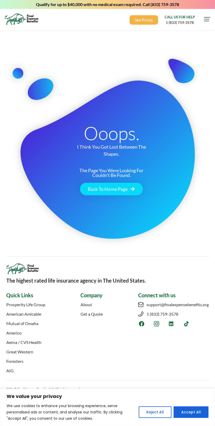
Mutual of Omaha (22, 323)
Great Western (19, 351)
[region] (107, 407)
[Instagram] (156, 324)
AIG (10, 370)
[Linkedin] (171, 324)
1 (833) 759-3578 (162, 313)
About (86, 304)
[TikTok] (186, 324)
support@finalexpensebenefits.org (178, 304)
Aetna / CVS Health (23, 342)
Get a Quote (91, 313)
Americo (14, 332)
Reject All (155, 412)
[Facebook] (141, 324)
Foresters (14, 361)
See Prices (144, 19)
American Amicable (23, 313)
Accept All (191, 412)
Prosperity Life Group (25, 304)
